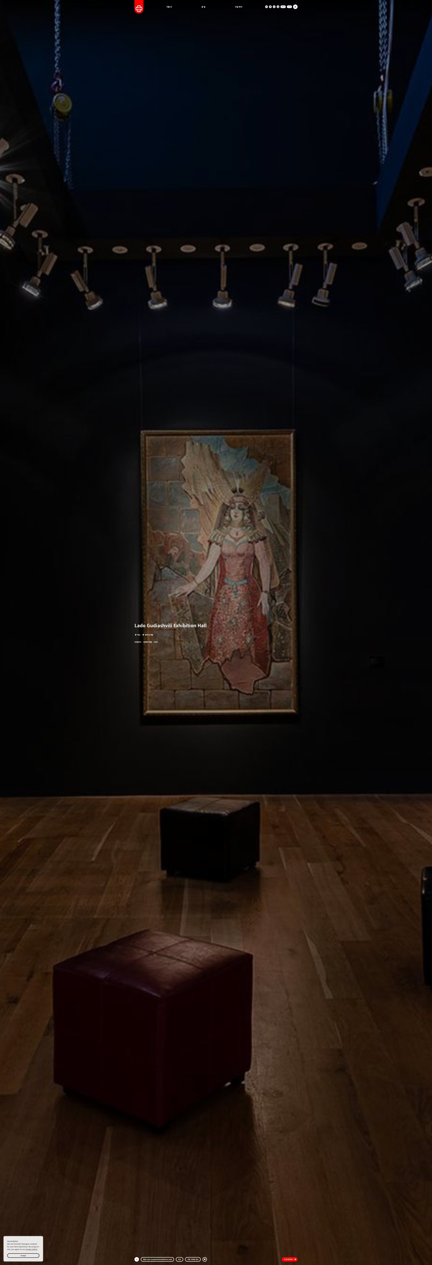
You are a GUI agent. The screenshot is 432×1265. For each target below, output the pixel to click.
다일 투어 (238, 6)
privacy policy (31, 1249)
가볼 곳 (169, 6)
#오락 (156, 642)
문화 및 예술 (149, 635)
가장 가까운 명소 (192, 1259)
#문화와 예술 (147, 642)
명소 (138, 635)
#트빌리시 (137, 642)
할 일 (203, 6)
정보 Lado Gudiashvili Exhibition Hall (157, 1259)
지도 (179, 1259)
